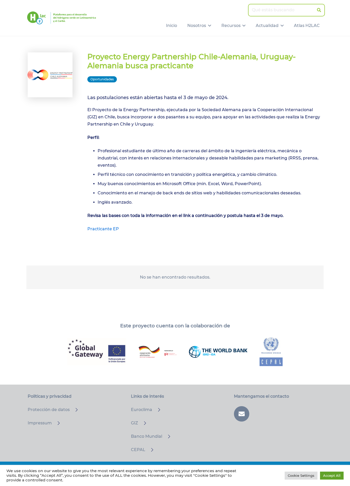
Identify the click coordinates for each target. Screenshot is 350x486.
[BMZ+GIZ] (158, 352)
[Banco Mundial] (166, 436)
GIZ (134, 423)
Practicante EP (103, 228)
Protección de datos (49, 409)
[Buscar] (319, 10)
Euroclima (141, 409)
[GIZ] (142, 423)
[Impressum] (56, 423)
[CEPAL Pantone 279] (271, 352)
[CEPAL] (150, 450)
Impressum (40, 423)
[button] (208, 25)
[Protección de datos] (74, 410)
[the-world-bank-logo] (218, 351)
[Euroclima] (156, 410)
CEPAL (138, 449)
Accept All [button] (332, 475)
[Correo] (241, 414)
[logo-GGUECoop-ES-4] (96, 351)
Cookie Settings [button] (301, 475)
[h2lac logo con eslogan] (61, 17)
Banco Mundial (146, 436)
